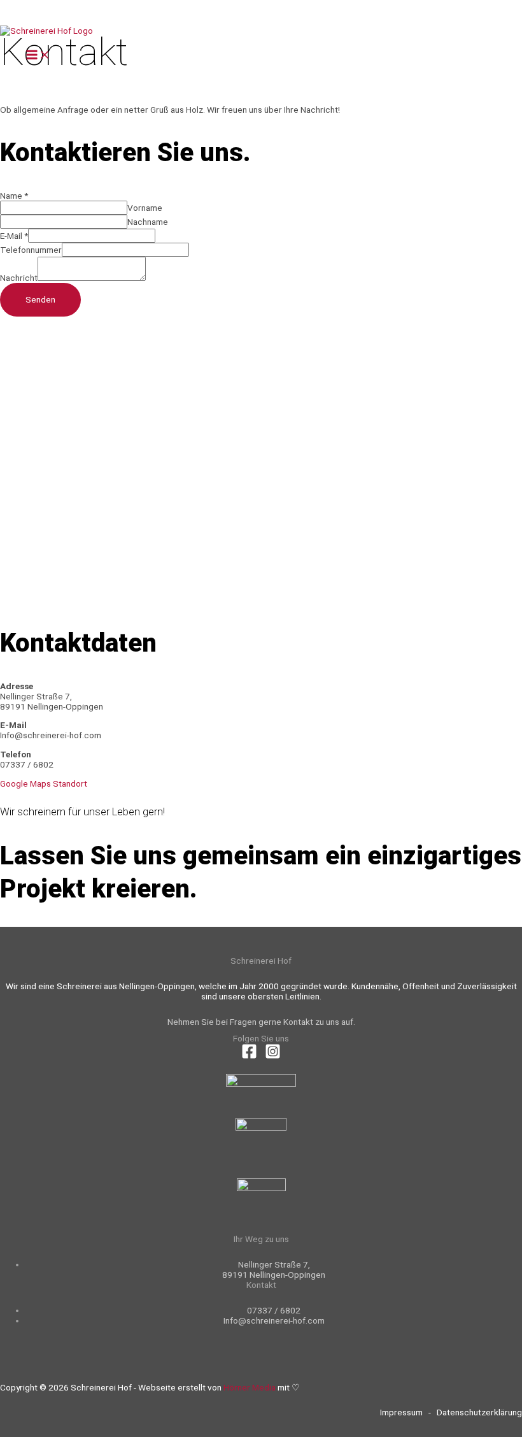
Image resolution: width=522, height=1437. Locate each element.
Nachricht (19, 278)
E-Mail (14, 236)
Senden (40, 299)
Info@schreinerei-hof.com (274, 1320)
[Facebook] (249, 1056)
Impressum (401, 1412)
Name (14, 195)
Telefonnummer (31, 250)
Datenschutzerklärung (479, 1412)
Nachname (147, 222)
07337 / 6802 (273, 1310)
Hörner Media (249, 1387)
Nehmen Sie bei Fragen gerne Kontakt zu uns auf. (261, 1022)
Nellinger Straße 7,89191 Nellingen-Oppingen (273, 1269)
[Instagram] (273, 1056)
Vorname (144, 208)
